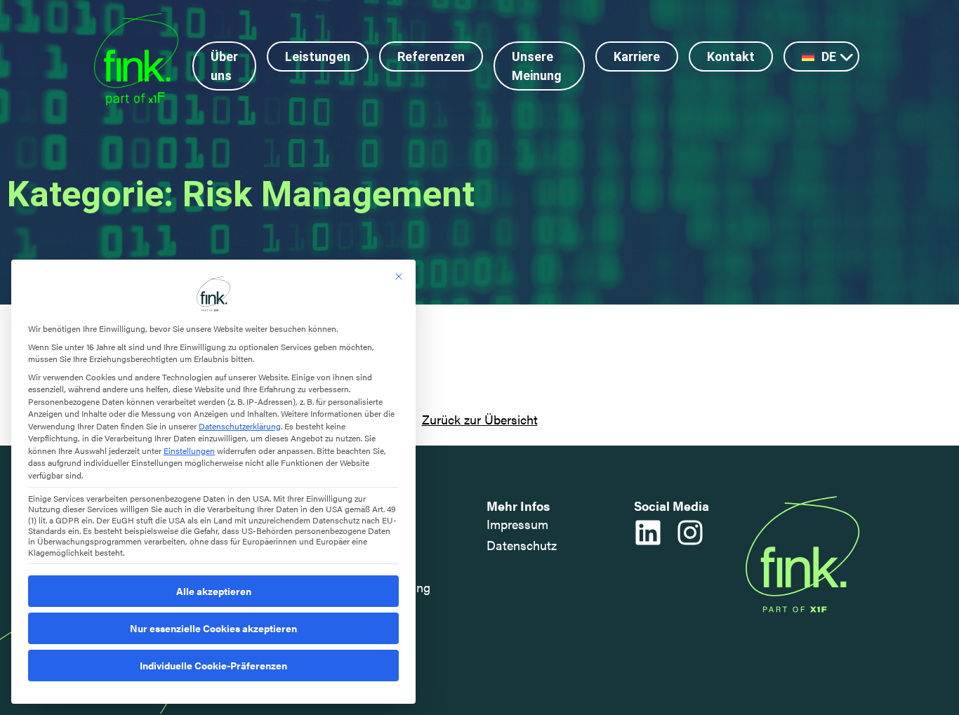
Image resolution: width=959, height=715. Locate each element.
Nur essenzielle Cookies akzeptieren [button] (213, 628)
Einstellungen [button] (189, 450)
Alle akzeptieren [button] (213, 591)
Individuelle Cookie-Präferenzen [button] (213, 665)
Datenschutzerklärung (240, 426)
